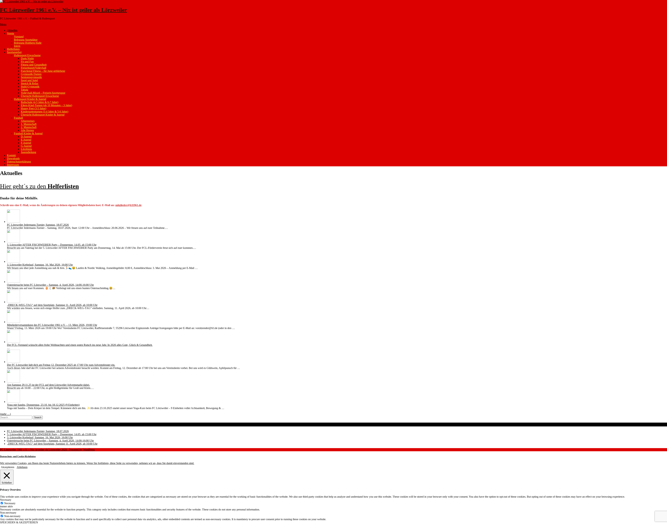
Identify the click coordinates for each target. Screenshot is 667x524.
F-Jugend (26, 142)
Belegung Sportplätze (26, 39)
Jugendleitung (28, 152)
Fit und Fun (27, 61)
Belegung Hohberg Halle (28, 42)
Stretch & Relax (29, 83)
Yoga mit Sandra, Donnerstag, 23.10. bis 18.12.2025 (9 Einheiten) (43, 404)
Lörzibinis (26, 149)
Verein (10, 33)
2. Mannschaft (28, 127)
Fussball (18, 117)
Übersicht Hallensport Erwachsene (40, 95)
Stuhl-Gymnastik (30, 86)
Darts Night (27, 58)
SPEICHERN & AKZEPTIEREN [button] (19, 522)
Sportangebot (14, 52)
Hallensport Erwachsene (27, 55)
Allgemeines (28, 120)
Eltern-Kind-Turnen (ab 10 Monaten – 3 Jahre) (46, 105)
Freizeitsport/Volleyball (33, 67)
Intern (17, 45)
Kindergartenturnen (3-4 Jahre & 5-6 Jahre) (44, 111)
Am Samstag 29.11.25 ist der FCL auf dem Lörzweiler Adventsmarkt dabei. (48, 384)
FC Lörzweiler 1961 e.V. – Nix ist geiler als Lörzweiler (63, 10)
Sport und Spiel (29, 80)
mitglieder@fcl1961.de (128, 205)
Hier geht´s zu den (39, 186)
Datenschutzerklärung (19, 161)
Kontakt (11, 155)
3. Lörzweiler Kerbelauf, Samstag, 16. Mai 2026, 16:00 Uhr (40, 264)
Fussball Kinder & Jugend (28, 133)
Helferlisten (13, 49)
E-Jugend (26, 139)
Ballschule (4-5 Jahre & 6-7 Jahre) (39, 102)
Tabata (24, 89)
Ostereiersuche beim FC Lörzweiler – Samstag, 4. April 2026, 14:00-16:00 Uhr (50, 284)
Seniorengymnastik (31, 77)
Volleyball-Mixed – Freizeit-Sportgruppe (43, 92)
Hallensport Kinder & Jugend (30, 99)
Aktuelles (12, 30)
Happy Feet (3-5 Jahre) (33, 108)
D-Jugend (26, 136)
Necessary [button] (5, 499)
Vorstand (19, 36)
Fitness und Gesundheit (34, 64)
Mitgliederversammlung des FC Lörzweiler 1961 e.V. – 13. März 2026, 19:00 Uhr (52, 324)
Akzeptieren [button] (7, 467)
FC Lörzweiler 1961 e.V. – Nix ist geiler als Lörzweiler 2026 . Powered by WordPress (47, 449)
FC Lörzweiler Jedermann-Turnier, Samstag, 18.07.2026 (38, 224)
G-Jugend (26, 145)
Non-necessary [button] (8, 512)
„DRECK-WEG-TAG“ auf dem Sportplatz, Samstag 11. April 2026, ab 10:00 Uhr (52, 304)
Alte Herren (27, 130)
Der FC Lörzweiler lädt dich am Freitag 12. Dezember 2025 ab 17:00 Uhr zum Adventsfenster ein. (61, 364)
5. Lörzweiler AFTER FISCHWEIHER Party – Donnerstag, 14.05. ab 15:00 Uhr (51, 244)
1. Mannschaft (28, 124)
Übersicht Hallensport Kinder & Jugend (42, 114)
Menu (3, 24)
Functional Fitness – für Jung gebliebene (43, 70)
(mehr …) (5, 414)
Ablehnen (22, 467)
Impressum (13, 164)
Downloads (13, 158)
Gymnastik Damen (31, 74)
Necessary (9, 503)
